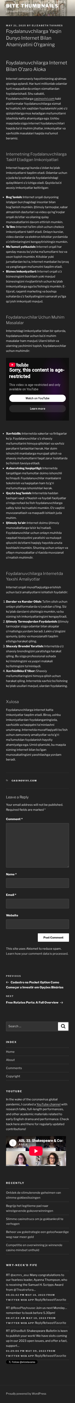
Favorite (60, 1300)
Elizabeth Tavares (47, 25)
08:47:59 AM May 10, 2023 (26, 1318)
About (10, 1060)
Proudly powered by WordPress (26, 1393)
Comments (14, 1068)
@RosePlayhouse (23, 1308)
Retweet (49, 1300)
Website (12, 915)
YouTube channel (48, 1104)
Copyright (13, 1076)
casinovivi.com (44, 98)
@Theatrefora (23, 1290)
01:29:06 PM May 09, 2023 (26, 1351)
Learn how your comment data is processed (37, 953)
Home (10, 1052)
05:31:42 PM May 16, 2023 (26, 1295)
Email (11, 895)
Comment (14, 819)
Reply (39, 1300)
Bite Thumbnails (32, 6)
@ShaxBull (18, 1331)
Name (11, 874)
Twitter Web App (20, 1300)
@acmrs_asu (20, 1275)
